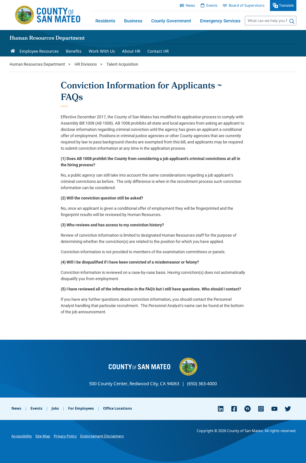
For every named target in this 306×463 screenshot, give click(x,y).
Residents (105, 21)
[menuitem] (105, 20)
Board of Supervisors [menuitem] (247, 5)
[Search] (292, 21)
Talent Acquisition (122, 64)
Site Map (42, 436)
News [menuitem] (190, 5)
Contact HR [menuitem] (158, 51)
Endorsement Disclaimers (102, 436)
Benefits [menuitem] (74, 51)
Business (133, 21)
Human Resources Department (47, 38)
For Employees (81, 408)
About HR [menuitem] (131, 51)
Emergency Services (220, 21)
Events (36, 408)
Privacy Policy (65, 436)
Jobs (55, 408)
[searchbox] (270, 20)
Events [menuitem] (212, 5)
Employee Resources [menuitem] (39, 51)
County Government (171, 21)
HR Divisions (86, 64)
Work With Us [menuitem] (102, 51)
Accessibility (21, 436)
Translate (286, 5)
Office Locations (117, 408)
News (16, 408)
